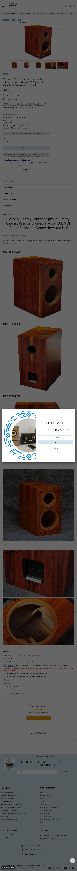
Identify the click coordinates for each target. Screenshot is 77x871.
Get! (56, 442)
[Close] (72, 412)
